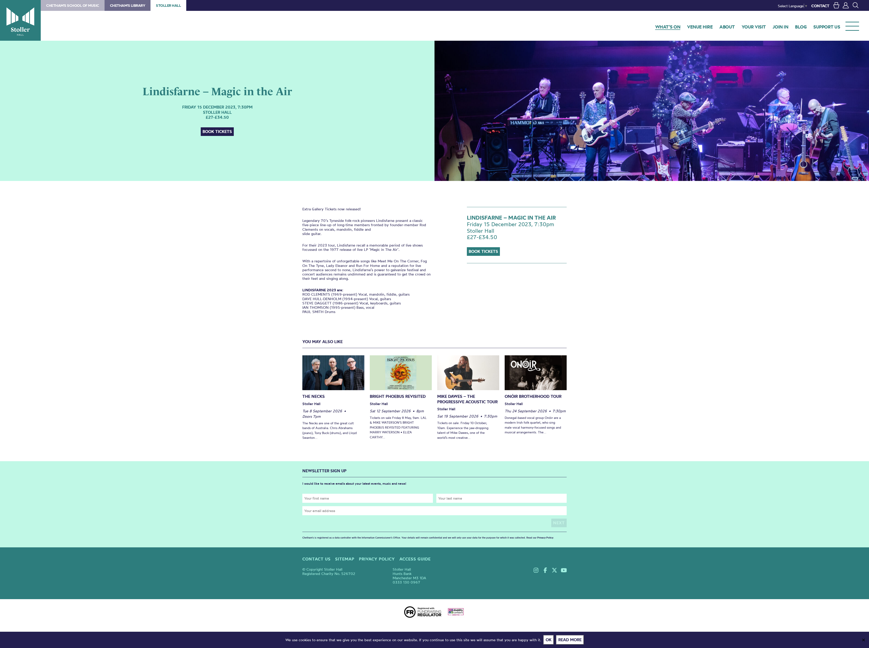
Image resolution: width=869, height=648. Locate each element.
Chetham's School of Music (72, 5)
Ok (548, 639)
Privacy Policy (545, 537)
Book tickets (217, 131)
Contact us (316, 559)
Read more (570, 639)
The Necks (313, 396)
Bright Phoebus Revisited (398, 396)
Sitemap (344, 559)
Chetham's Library (127, 5)
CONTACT (820, 5)
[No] (863, 640)
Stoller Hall (20, 20)
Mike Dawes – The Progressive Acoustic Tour (467, 399)
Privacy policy (377, 559)
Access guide (415, 559)
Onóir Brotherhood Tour (533, 396)
